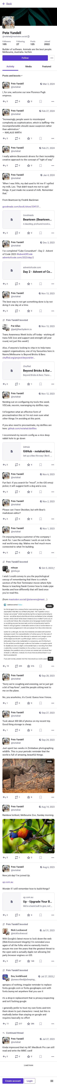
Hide (49, 606)
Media (28, 66)
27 (17, 44)
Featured (46, 66)
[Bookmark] (40, 101)
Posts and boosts (11, 75)
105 (4, 44)
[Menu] (52, 58)
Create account (13, 1081)
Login (30, 1081)
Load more (28, 1065)
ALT (50, 659)
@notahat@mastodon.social (14, 36)
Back (9, 3)
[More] (53, 101)
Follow (25, 58)
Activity (10, 66)
